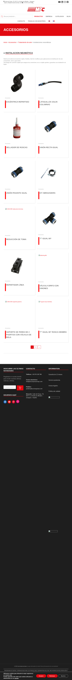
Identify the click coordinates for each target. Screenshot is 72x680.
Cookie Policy (40, 666)
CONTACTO (21, 21)
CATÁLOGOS (59, 16)
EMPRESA (49, 16)
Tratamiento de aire (25, 42)
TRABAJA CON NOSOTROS (36, 21)
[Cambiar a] (49, 21)
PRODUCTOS (38, 16)
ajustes (17, 678)
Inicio (5, 42)
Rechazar (52, 676)
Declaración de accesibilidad (51, 666)
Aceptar (41, 676)
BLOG (69, 16)
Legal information (32, 666)
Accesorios (12, 42)
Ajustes (63, 676)
